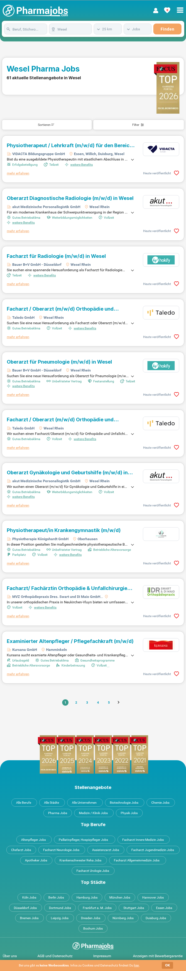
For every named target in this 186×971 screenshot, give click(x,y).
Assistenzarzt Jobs (105, 850)
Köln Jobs (29, 897)
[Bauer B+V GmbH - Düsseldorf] (161, 260)
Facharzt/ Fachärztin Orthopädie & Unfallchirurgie (67, 588)
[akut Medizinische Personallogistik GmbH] (161, 202)
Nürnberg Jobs (123, 918)
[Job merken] (176, 173)
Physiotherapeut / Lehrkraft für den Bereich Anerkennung (69, 145)
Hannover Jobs (153, 897)
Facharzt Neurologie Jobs (61, 850)
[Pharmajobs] (35, 11)
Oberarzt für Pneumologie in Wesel (59, 362)
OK (167, 965)
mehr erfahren (18, 173)
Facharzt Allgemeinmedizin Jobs (136, 860)
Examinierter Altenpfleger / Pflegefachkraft (70, 641)
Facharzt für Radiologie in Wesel (56, 256)
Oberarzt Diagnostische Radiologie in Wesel (70, 198)
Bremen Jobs (29, 918)
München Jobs (119, 897)
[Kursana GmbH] (161, 645)
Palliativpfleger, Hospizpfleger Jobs (83, 840)
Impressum (102, 956)
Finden (167, 29)
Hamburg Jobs (87, 897)
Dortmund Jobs (60, 908)
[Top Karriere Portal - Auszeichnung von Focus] (93, 754)
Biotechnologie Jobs (124, 802)
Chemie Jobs (160, 802)
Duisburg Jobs (156, 918)
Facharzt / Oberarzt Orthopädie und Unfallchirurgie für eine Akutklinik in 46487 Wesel (66, 419)
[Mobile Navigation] (180, 7)
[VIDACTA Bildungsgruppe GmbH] (161, 149)
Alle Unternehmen (84, 802)
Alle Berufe (23, 802)
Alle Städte (51, 802)
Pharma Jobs (57, 813)
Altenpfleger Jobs (33, 840)
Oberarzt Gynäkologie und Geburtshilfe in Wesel (67, 472)
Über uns (10, 956)
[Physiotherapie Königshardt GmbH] (161, 534)
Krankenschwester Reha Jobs (80, 860)
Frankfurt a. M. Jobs (97, 908)
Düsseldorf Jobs (25, 908)
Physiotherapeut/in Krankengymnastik (64, 530)
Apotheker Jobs (36, 860)
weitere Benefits (81, 164)
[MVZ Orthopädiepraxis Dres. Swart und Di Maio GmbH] (161, 592)
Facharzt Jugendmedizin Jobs (152, 850)
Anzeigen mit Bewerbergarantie (158, 956)
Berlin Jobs (56, 897)
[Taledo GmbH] (161, 312)
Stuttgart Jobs (133, 908)
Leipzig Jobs (60, 918)
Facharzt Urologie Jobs (92, 871)
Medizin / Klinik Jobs (93, 813)
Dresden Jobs (90, 918)
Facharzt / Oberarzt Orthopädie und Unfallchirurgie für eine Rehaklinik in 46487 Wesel (67, 309)
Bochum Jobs (93, 928)
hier (136, 965)
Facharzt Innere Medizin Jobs (143, 840)
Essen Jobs (164, 908)
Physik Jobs (129, 813)
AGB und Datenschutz (55, 956)
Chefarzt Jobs (21, 850)
